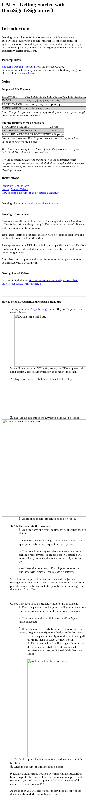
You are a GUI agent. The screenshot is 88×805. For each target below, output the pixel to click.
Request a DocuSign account (18, 66)
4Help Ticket (27, 73)
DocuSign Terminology (15, 185)
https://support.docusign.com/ (42, 203)
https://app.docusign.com (39, 309)
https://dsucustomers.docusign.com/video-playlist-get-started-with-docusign (40, 282)
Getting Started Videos (15, 189)
